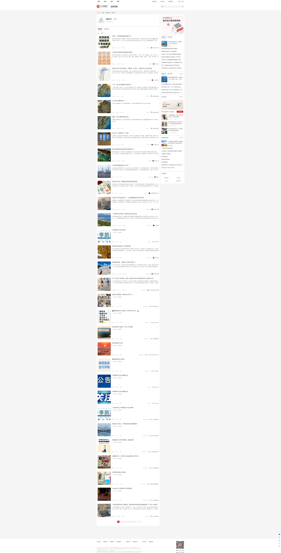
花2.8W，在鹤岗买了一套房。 (121, 133)
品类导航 (114, 7)
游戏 (166, 180)
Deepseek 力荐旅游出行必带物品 (122, 488)
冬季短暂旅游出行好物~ (119, 472)
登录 (179, 1)
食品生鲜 (178, 180)
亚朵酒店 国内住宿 (165, 159)
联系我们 (105, 541)
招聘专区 (112, 541)
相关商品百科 (164, 137)
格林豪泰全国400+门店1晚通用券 (169, 51)
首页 (103, 12)
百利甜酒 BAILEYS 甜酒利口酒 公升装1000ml (171, 164)
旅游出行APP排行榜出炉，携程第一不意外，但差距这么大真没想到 (132, 68)
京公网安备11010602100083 (102, 547)
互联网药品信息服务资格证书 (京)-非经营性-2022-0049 (126, 548)
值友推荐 (119, 232)
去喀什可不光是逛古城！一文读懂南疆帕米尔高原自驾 (128, 197)
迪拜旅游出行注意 (117, 343)
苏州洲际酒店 (164, 156)
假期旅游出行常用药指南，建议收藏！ (123, 440)
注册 (182, 1)
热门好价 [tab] (170, 37)
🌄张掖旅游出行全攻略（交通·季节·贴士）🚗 (125, 310)
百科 (118, 1)
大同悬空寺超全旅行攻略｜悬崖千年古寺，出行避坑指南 (174, 92)
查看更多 (181, 73)
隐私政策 (151, 541)
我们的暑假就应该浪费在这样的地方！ (123, 149)
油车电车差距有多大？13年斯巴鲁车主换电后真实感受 (175, 129)
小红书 (115, 297)
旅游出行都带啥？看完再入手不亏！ (122, 294)
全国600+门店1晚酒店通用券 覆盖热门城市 (171, 59)
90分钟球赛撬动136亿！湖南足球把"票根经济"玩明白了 (174, 84)
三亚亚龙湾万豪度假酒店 (167, 148)
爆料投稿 (171, 1)
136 (171, 126)
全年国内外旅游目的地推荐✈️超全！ (123, 52)
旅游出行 (113, 12)
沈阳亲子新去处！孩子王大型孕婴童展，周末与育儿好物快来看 (175, 89)
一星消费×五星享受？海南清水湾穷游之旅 (124, 214)
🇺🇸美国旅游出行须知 (118, 359)
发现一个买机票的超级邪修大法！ (122, 36)
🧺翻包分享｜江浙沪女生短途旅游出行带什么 (125, 456)
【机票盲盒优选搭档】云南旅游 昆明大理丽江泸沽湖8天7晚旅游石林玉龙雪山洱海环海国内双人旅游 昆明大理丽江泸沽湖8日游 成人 (175, 142)
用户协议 (144, 541)
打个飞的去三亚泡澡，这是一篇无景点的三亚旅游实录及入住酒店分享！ (133, 278)
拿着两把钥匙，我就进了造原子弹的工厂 (124, 262)
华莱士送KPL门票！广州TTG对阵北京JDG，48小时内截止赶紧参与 (176, 87)
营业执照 (139, 548)
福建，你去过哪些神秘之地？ (120, 117)
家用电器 (166, 177)
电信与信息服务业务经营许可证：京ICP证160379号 (119, 547)
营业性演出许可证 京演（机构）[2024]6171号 (106, 548)
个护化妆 (178, 177)
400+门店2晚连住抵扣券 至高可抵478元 (170, 65)
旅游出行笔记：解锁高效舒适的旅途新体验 (124, 181)
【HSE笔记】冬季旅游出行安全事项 (122, 407)
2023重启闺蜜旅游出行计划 (120, 165)
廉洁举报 (135, 541)
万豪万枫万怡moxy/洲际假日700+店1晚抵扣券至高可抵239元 (175, 68)
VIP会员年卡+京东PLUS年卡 (167, 167)
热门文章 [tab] (170, 73)
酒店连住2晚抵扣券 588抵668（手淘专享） (171, 57)
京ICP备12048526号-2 (134, 547)
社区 (111, 1)
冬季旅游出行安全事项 (118, 230)
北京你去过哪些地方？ (118, 100)
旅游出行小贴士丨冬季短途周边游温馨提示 (124, 424)
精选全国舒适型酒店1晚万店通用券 (169, 48)
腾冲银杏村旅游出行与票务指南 (121, 246)
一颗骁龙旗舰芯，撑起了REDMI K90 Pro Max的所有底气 (175, 115)
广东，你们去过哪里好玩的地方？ (122, 84)
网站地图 (119, 541)
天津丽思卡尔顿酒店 (166, 153)
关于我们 (99, 541)
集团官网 (154, 1)
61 (170, 132)
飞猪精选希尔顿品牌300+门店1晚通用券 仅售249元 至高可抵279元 (176, 62)
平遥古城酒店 (164, 162)
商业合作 (163, 1)
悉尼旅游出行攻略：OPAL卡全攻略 (122, 327)
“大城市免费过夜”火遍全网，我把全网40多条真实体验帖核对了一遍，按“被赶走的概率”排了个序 (135, 504)
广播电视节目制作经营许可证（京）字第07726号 (106, 550)
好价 (105, 1)
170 (171, 119)
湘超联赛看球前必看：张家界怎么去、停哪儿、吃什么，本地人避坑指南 (175, 78)
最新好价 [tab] (163, 37)
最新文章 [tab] (163, 73)
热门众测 (163, 97)
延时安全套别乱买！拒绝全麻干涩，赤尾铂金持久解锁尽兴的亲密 (175, 123)
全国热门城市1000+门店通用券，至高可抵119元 (174, 42)
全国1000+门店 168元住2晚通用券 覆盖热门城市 (172, 54)
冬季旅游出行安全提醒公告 (120, 375)
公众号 (115, 232)
